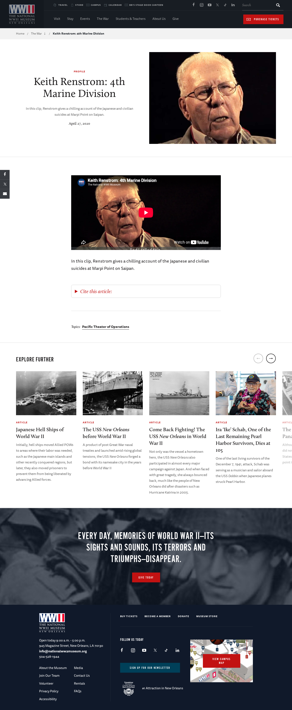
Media (78, 667)
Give (176, 18)
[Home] (22, 14)
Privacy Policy (48, 691)
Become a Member (158, 616)
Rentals (79, 683)
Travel (63, 5)
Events (85, 18)
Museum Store (207, 616)
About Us (159, 18)
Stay (70, 18)
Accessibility (48, 699)
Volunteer (46, 683)
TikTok (225, 5)
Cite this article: (96, 291)
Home (20, 33)
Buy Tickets (128, 616)
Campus (96, 5)
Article (22, 422)
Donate (183, 616)
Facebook (193, 5)
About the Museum (53, 667)
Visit (57, 18)
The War (103, 18)
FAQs (77, 691)
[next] (271, 358)
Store (79, 5)
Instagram (201, 5)
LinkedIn (233, 5)
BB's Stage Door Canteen (146, 5)
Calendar (115, 5)
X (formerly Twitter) (217, 5)
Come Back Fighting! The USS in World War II (177, 436)
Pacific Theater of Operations (105, 326)
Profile (79, 71)
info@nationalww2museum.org (63, 651)
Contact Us (82, 675)
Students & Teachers (131, 18)
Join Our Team (49, 675)
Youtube (209, 5)
